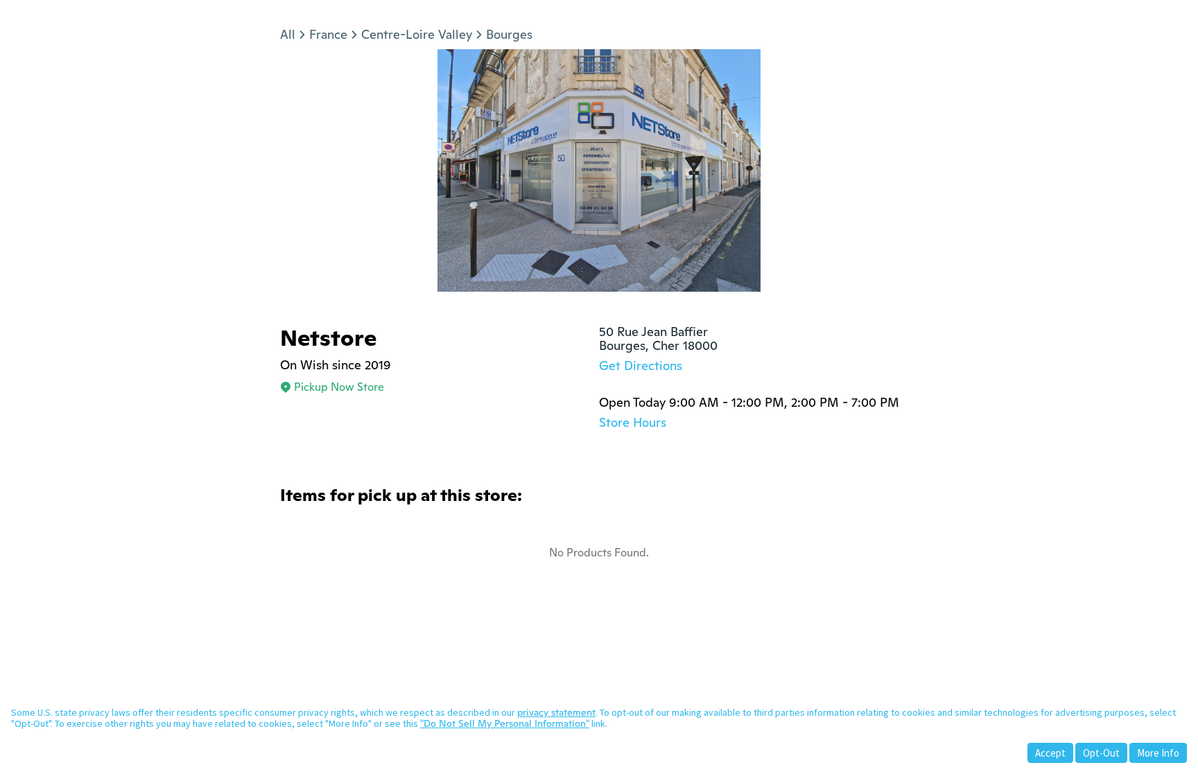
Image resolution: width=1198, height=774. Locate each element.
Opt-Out (1101, 752)
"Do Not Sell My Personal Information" (504, 723)
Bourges (509, 34)
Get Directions (640, 365)
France (328, 34)
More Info (1158, 752)
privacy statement (556, 712)
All (287, 34)
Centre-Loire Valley (416, 34)
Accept (1050, 752)
